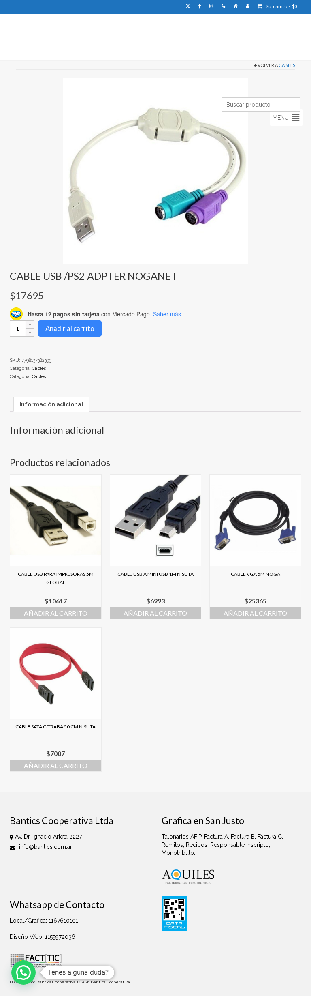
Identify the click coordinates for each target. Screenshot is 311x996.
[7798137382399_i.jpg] (155, 170)
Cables (287, 65)
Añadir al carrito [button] (55, 613)
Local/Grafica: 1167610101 (44, 920)
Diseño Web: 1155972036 (42, 937)
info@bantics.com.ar (44, 847)
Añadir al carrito (69, 328)
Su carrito (280, 6)
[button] (281, 117)
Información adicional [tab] (51, 404)
